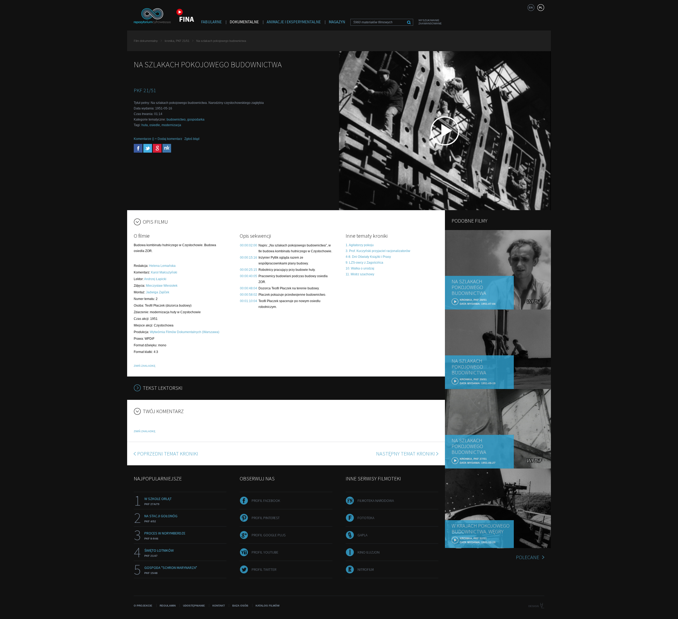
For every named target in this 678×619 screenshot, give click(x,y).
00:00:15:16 (248, 257)
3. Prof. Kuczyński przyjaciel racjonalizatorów (378, 251)
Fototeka (366, 517)
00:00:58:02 (248, 295)
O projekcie (143, 605)
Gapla (362, 535)
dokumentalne (244, 21)
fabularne (211, 21)
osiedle (154, 125)
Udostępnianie (194, 605)
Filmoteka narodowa (376, 500)
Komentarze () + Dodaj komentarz (158, 139)
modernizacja (171, 125)
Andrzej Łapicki (155, 279)
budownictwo (176, 119)
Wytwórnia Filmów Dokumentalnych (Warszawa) (184, 332)
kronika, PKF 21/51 (177, 40)
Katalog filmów (267, 605)
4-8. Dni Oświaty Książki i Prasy (368, 257)
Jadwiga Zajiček (157, 292)
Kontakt (218, 605)
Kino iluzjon (369, 552)
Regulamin (168, 605)
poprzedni (167, 453)
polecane (527, 557)
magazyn (337, 21)
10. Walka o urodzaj (360, 268)
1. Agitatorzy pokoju (360, 245)
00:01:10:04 (248, 301)
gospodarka (195, 119)
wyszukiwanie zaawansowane (430, 22)
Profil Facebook (266, 500)
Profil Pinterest (266, 517)
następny (405, 453)
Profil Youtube (265, 552)
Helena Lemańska (162, 266)
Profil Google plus (269, 535)
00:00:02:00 (248, 245)
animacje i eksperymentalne (294, 21)
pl (540, 7)
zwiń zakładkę (144, 365)
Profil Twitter (264, 569)
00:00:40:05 (248, 276)
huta (144, 125)
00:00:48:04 (248, 288)
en (531, 7)
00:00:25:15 (248, 270)
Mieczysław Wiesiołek (161, 286)
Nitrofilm (366, 569)
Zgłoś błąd (191, 139)
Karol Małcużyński (164, 272)
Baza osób (240, 605)
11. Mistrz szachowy (360, 274)
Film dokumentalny (146, 40)
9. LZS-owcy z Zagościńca (364, 262)
